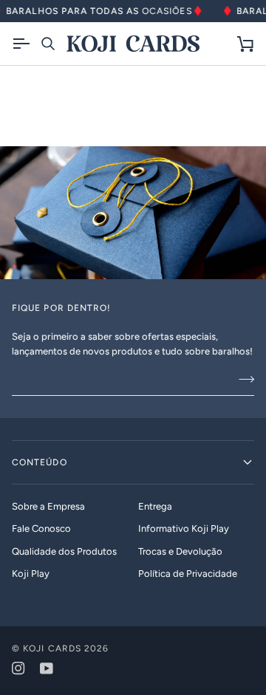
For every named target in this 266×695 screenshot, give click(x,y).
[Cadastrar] (242, 379)
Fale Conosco (41, 528)
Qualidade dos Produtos (64, 551)
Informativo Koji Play (183, 528)
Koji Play (31, 573)
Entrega (155, 506)
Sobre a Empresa (48, 506)
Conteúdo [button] (39, 462)
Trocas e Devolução (180, 551)
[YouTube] (46, 668)
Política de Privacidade (187, 573)
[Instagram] (18, 668)
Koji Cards (52, 648)
